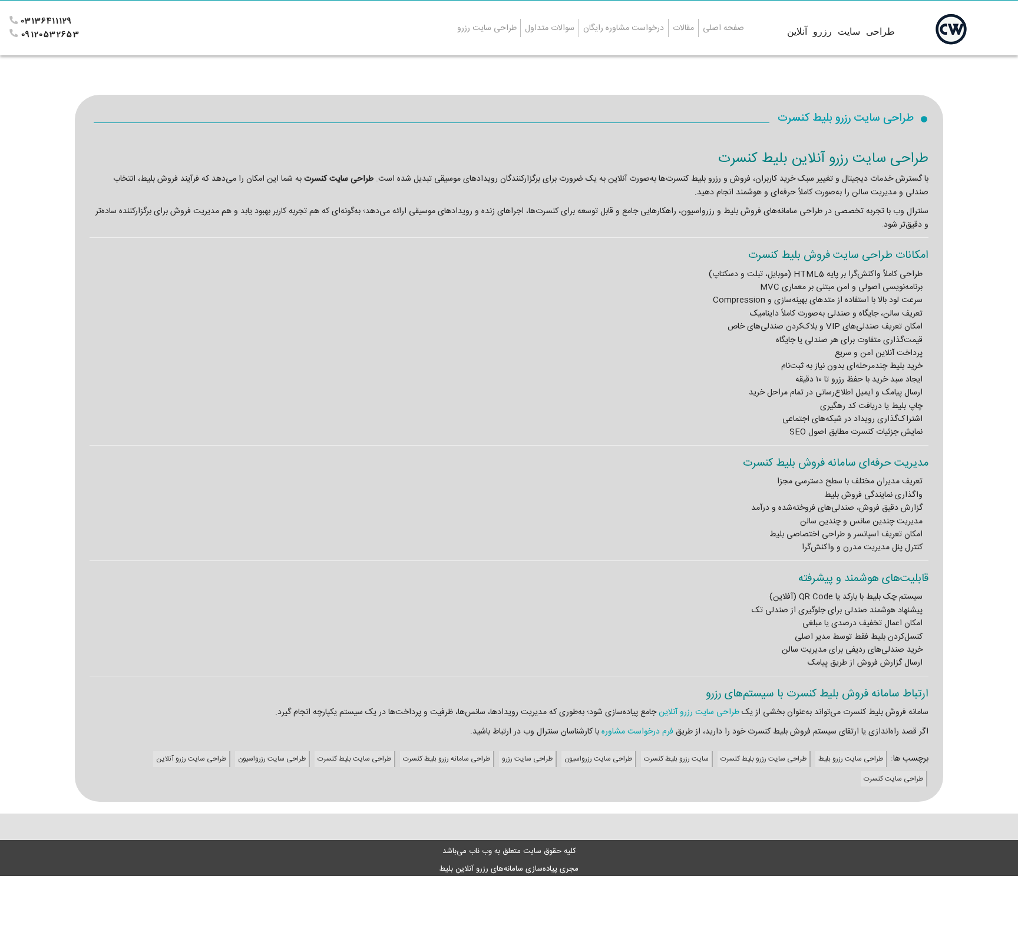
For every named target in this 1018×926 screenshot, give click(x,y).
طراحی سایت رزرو (527, 759)
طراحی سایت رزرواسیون (598, 759)
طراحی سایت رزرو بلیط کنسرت (763, 759)
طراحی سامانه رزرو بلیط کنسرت (446, 759)
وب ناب (479, 851)
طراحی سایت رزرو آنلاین (697, 712)
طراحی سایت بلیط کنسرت (354, 759)
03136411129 (46, 21)
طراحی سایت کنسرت (893, 779)
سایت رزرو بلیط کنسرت (676, 759)
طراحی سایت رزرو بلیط (850, 759)
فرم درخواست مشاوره (636, 732)
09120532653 (50, 34)
